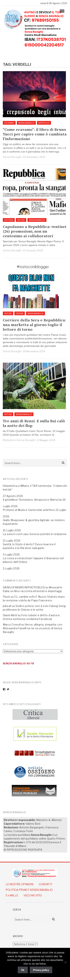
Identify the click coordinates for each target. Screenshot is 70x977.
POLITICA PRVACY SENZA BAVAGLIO (29, 889)
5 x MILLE (12, 895)
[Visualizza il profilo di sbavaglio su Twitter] (8, 689)
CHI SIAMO (9, 123)
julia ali (7, 605)
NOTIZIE (21, 220)
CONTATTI (45, 884)
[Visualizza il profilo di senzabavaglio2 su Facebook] (4, 689)
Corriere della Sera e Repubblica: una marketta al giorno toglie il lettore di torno (34, 325)
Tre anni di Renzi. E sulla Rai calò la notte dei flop (34, 423)
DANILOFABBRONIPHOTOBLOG (24, 587)
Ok (22, 969)
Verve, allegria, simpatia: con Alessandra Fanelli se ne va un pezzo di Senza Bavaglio (32, 628)
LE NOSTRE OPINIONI (19, 884)
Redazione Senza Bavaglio (19, 440)
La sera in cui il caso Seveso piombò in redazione (35, 534)
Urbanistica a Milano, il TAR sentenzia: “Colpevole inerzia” (35, 487)
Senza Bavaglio (12, 156)
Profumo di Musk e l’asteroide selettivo (29, 509)
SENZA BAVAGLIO (26, 123)
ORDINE (19, 313)
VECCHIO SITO (33, 895)
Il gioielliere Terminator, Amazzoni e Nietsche (32, 499)
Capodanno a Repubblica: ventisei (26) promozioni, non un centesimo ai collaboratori (34, 232)
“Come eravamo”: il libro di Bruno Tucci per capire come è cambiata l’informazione (35, 134)
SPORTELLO (43, 123)
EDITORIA (8, 220)
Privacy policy (41, 969)
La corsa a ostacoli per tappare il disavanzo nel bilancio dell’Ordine (33, 560)
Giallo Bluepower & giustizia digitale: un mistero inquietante (34, 522)
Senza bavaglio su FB (18, 663)
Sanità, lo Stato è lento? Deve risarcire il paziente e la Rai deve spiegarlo (29, 546)
